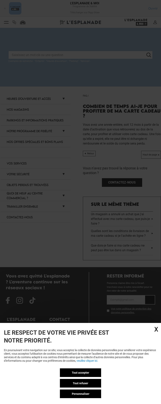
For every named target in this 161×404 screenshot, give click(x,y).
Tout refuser (80, 383)
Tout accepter (80, 372)
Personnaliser (80, 393)
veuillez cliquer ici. (87, 360)
